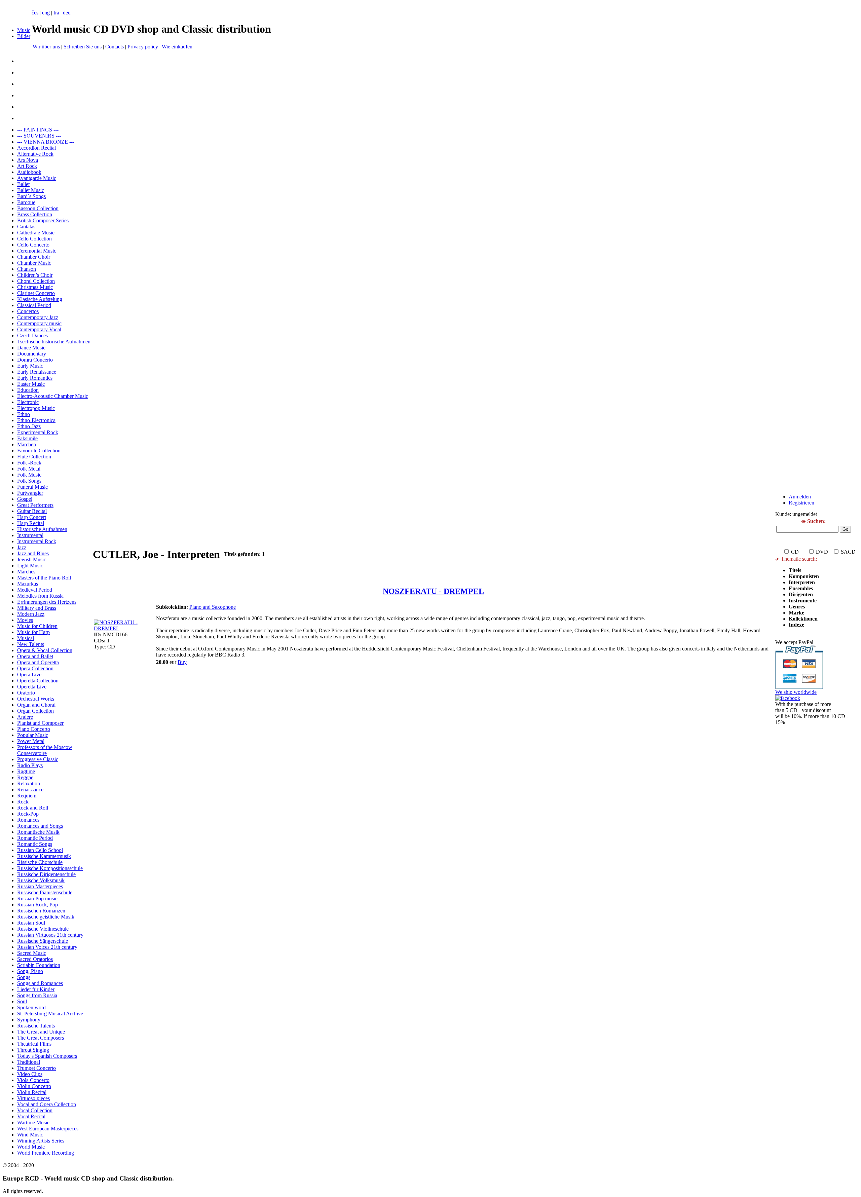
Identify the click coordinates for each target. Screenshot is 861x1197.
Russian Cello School (40, 850)
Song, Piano (30, 971)
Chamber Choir (33, 257)
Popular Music (32, 735)
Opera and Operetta (38, 662)
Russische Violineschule (43, 929)
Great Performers (35, 505)
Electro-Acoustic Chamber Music (52, 396)
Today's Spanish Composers (47, 1056)
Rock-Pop (28, 814)
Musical (25, 638)
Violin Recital (31, 1092)
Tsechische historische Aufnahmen (53, 341)
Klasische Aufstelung (39, 299)
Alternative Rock (35, 154)
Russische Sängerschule (42, 941)
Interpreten (802, 582)
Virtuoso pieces (33, 1098)
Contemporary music (39, 323)
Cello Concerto (33, 245)
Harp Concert (31, 517)
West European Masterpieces (47, 1128)
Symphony (28, 1019)
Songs (23, 977)
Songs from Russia (37, 995)
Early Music (30, 366)
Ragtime (26, 771)
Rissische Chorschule (40, 862)
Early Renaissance (36, 372)
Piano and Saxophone (212, 607)
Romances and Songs (40, 826)
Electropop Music (36, 408)
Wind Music (30, 1134)
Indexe (796, 625)
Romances (28, 820)
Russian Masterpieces (40, 886)
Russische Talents (36, 1025)
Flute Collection (34, 456)
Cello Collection (34, 238)
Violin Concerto (34, 1086)
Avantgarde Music (36, 178)
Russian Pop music (37, 898)
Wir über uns (46, 46)
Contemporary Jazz (37, 317)
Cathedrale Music (35, 232)
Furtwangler (30, 493)
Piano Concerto (33, 729)
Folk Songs (29, 481)
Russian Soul (31, 923)
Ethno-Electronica (36, 420)
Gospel (24, 499)
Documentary (31, 354)
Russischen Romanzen (41, 910)
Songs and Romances (40, 983)
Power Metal (30, 741)
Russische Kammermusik (44, 856)
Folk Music (29, 475)
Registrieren (801, 503)
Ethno (23, 414)
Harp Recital (30, 523)
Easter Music (31, 384)
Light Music (30, 565)
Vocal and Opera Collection (46, 1104)
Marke (796, 612)
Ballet (23, 184)
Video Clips (29, 1074)
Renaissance (30, 789)
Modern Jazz (30, 614)
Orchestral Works (35, 699)
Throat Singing (33, 1050)
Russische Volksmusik (41, 880)
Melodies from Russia (40, 596)
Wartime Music (33, 1122)
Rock (23, 802)
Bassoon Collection (38, 208)
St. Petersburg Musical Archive (50, 1013)
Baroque (26, 202)
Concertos (28, 311)
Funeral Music (32, 487)
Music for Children (37, 626)
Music (23, 30)
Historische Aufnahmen (42, 529)
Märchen (26, 444)
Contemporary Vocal (39, 329)
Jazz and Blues (33, 553)
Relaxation (28, 783)
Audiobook (29, 172)
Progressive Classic (37, 759)
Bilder (23, 36)
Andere (25, 717)
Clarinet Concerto (36, 293)
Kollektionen (803, 619)
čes (35, 12)
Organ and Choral (36, 705)
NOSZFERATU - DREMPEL (433, 591)
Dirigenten (801, 594)
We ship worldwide (796, 692)
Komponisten (804, 576)
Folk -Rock (29, 462)
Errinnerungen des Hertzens (46, 602)
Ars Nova (27, 160)
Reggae (25, 777)
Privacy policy (142, 46)
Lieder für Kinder (35, 989)
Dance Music (31, 347)
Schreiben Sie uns (83, 46)
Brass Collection (34, 214)
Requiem (26, 795)
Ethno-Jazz (29, 426)
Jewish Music (31, 559)
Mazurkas (27, 584)
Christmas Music (35, 287)
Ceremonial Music (36, 251)
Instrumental (30, 535)
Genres (797, 606)
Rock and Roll (32, 808)
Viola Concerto (33, 1080)
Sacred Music (31, 953)
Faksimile (27, 438)
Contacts (114, 46)
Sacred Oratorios (35, 959)
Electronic (28, 402)
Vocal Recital (31, 1116)
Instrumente (803, 600)
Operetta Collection (38, 680)
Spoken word (31, 1007)
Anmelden (800, 496)
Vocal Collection (34, 1110)
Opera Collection (35, 668)
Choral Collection (36, 281)
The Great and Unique (41, 1032)
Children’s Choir (34, 275)
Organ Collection (35, 711)
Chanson (26, 269)
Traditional (28, 1062)
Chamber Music (34, 263)
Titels (795, 570)
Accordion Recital (36, 148)
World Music (31, 1147)
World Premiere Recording (45, 1153)
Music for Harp (33, 632)
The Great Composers (40, 1038)
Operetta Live (31, 686)
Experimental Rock (37, 432)
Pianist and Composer (40, 723)
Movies (25, 620)
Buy (182, 662)
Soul (22, 1001)
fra (56, 12)
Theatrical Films (34, 1044)
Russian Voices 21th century (47, 947)
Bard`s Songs (31, 196)
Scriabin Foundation (38, 965)
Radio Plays (30, 765)
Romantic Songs (34, 844)
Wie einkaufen (177, 46)
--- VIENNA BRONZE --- (45, 142)
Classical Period (34, 305)
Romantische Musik (38, 832)
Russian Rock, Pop (37, 904)
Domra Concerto (35, 360)
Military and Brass (36, 608)
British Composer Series (43, 220)
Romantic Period (35, 838)
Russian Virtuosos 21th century (50, 935)
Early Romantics (34, 378)
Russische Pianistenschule (44, 892)
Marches (26, 571)
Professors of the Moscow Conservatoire (44, 750)
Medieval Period (34, 590)
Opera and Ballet (35, 656)
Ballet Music (30, 190)
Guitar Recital (32, 511)
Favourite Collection (39, 450)
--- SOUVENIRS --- (39, 136)
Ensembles (801, 588)
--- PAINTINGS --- (38, 130)
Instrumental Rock (36, 541)
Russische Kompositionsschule (50, 868)
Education (28, 390)
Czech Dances (32, 335)
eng (46, 12)
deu (67, 12)
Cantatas (26, 226)
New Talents (30, 644)
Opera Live (29, 674)
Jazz (21, 547)
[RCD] (4, 19)
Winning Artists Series (40, 1141)
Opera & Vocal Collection (44, 650)
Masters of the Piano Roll (44, 578)
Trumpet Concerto (36, 1068)
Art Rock (27, 166)
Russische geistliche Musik (45, 917)
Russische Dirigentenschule (46, 874)
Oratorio (26, 693)
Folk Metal (28, 469)
